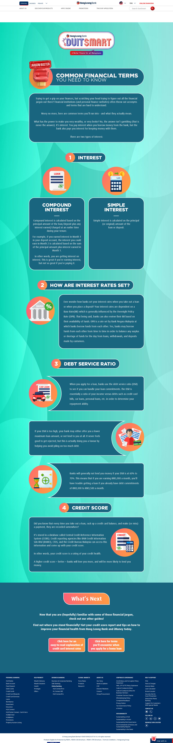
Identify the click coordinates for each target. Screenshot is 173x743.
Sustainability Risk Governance (126, 722)
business (33, 3)
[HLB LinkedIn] (150, 718)
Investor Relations (102, 689)
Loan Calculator (150, 689)
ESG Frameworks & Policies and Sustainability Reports (126, 726)
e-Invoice (119, 708)
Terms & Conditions (109, 740)
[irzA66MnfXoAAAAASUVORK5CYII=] (150, 711)
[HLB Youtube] (159, 718)
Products (81, 684)
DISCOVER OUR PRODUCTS (44, 8)
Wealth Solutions (39, 684)
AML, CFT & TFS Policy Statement (127, 686)
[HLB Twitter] (155, 718)
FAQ (146, 681)
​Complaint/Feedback (123, 701)
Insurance (9, 707)
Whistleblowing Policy (123, 698)
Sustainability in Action (123, 719)
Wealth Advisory (39, 681)
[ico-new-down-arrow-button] (46, 3)
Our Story (100, 681)
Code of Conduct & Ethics (124, 688)
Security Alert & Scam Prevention (150, 695)
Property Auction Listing (14, 723)
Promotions (10, 720)
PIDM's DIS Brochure (78, 740)
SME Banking (56, 684)
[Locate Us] (146, 725)
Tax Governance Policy (123, 706)
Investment (9, 704)
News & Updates (102, 684)
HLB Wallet (9, 681)
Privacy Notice (121, 703)
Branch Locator (150, 691)
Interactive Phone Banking (151, 700)
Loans (8, 699)
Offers (36, 691)
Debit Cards (10, 689)
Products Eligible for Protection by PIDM (57, 740)
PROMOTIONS (83, 8)
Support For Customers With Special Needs (152, 704)
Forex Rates (82, 681)
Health (36, 686)
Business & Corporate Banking (62, 681)
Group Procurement (103, 694)
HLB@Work (9, 717)
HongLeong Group (123, 740)
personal (24, 3)
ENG (131, 3)
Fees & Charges (150, 684)
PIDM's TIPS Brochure (94, 740)
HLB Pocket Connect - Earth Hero (17, 712)
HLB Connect (10, 709)
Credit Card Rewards (13, 694)
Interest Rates (149, 686)
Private (40, 3)
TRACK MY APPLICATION (105, 8)
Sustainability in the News (124, 729)
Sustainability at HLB (123, 717)
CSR (98, 686)
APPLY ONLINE (66, 8)
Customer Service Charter (124, 695)
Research (81, 686)
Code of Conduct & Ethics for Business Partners (125, 692)
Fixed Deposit (10, 686)
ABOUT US (22, 8)
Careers (99, 691)
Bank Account (10, 684)
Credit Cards (10, 691)
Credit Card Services (12, 697)
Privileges (37, 689)
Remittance (9, 702)
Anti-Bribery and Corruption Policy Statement (127, 682)
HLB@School (10, 715)
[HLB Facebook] (146, 718)
